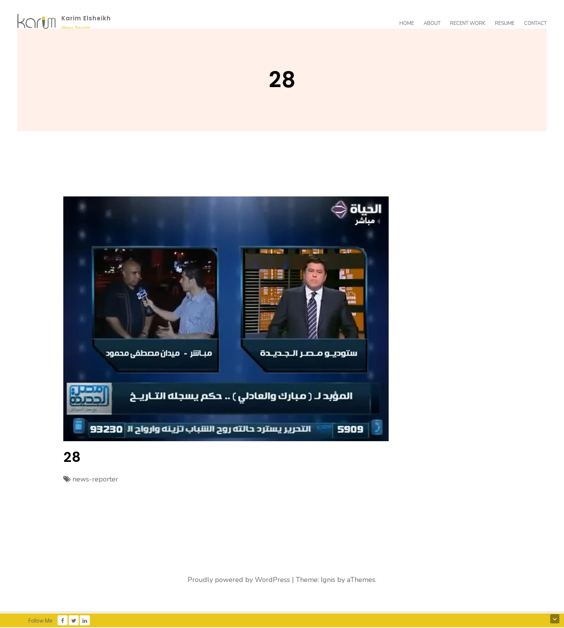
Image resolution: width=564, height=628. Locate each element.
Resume (505, 23)
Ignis (328, 579)
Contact (535, 23)
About (432, 23)
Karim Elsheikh (86, 18)
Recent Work (467, 23)
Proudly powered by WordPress (239, 579)
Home (406, 23)
